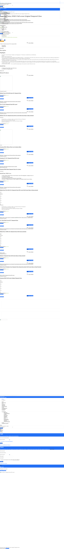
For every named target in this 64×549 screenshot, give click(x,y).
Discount (3, 35)
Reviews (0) (2, 70)
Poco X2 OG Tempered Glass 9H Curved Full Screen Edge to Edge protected (12, 20)
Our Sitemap (4, 305)
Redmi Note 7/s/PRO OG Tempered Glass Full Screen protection (13, 231)
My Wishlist (4, 316)
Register (1, 461)
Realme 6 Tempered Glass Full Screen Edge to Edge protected (12, 255)
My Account (4, 312)
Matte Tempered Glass (3, 167)
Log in (1, 443)
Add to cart (2, 41)
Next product (2, 21)
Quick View (2, 98)
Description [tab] (4, 45)
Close (5, 397)
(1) (0, 204)
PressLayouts (8, 395)
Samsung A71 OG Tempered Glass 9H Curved (9, 158)
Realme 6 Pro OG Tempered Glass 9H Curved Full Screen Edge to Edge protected (17, 115)
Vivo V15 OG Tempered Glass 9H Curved (8, 104)
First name (2, 456)
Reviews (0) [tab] (4, 46)
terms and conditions (16, 459)
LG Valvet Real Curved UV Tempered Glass (9, 220)
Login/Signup (2, 397)
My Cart (3, 314)
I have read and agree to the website (10, 459)
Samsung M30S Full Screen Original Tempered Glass (11, 278)
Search (1, 6)
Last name (2, 457)
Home (1, 13)
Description (2, 48)
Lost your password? (9, 441)
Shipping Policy (4, 302)
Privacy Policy (4, 304)
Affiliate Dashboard (5, 307)
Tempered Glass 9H (7, 13)
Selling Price (4, 34)
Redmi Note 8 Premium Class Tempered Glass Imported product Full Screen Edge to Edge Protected (20, 266)
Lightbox (1, 12)
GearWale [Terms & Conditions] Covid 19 (8, 306)
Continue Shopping (3, 470)
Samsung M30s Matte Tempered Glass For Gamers (10, 169)
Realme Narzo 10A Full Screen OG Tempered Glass (10, 93)
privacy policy (52, 449)
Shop (3, 13)
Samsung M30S (13, 43)
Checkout (3, 315)
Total (3, 36)
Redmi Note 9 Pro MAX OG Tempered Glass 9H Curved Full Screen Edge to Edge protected (19, 190)
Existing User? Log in (3, 463)
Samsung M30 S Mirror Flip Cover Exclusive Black (10, 147)
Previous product (2, 18)
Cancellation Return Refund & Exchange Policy (9, 303)
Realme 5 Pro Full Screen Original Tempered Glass (8, 23)
